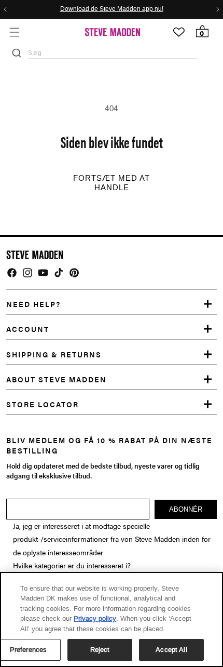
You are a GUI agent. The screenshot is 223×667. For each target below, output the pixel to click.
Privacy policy (95, 618)
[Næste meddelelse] (218, 9)
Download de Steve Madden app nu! (111, 9)
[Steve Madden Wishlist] (179, 32)
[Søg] (16, 53)
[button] (14, 32)
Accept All (171, 649)
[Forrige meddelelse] (5, 9)
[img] (12, 272)
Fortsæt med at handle (111, 183)
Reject (100, 649)
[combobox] (112, 52)
